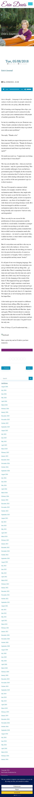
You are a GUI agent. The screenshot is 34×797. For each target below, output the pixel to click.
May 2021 (4, 617)
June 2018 (4, 741)
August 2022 (4, 562)
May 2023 (4, 529)
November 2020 (5, 639)
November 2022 (5, 551)
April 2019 (4, 704)
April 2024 (4, 489)
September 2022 (5, 558)
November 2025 (5, 419)
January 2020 (4, 675)
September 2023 (5, 514)
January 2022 (4, 587)
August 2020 (4, 650)
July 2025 (3, 434)
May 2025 (4, 441)
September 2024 (5, 470)
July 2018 (3, 737)
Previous (6, 368)
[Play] (4, 89)
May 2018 (4, 745)
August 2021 (4, 606)
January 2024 (4, 500)
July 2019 (3, 693)
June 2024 (4, 481)
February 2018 (5, 756)
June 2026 (4, 394)
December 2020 (5, 635)
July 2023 (3, 522)
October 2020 (4, 642)
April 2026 (4, 401)
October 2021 (4, 598)
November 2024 (5, 463)
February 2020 (5, 671)
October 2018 (4, 726)
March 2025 (4, 449)
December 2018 (5, 719)
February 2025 (5, 452)
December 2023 (5, 503)
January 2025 (4, 456)
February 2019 (5, 712)
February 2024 (5, 496)
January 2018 (4, 759)
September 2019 (5, 690)
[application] (17, 89)
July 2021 (3, 609)
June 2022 (4, 569)
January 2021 (4, 631)
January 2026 (4, 412)
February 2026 (5, 408)
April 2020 (4, 664)
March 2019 (4, 708)
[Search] (31, 378)
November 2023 (5, 507)
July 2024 (3, 478)
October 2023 (4, 511)
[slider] (29, 89)
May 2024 (4, 485)
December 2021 (5, 591)
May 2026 (4, 397)
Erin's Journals (23, 64)
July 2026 (3, 390)
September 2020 (5, 646)
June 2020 (4, 657)
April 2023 (4, 533)
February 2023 (5, 540)
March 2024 (4, 492)
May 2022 (4, 573)
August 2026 (4, 386)
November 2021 (5, 595)
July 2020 (3, 653)
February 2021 (5, 628)
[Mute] (25, 89)
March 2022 (4, 580)
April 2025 (4, 445)
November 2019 (5, 682)
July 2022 (3, 566)
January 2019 (4, 715)
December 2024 (5, 460)
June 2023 (4, 525)
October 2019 (4, 686)
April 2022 (4, 576)
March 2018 (4, 752)
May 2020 (4, 661)
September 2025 (5, 427)
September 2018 (5, 730)
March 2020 (4, 668)
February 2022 (5, 584)
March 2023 (4, 536)
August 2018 (4, 734)
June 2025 (4, 438)
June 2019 (4, 697)
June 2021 (4, 613)
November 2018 (5, 723)
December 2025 (5, 416)
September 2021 (5, 602)
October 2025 (4, 423)
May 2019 (4, 701)
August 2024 (4, 474)
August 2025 (4, 430)
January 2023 (4, 544)
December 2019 (5, 679)
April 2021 (4, 620)
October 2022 (4, 555)
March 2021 (4, 624)
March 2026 (4, 405)
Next (28, 368)
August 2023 (4, 518)
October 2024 (4, 467)
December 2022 (5, 547)
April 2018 (4, 748)
